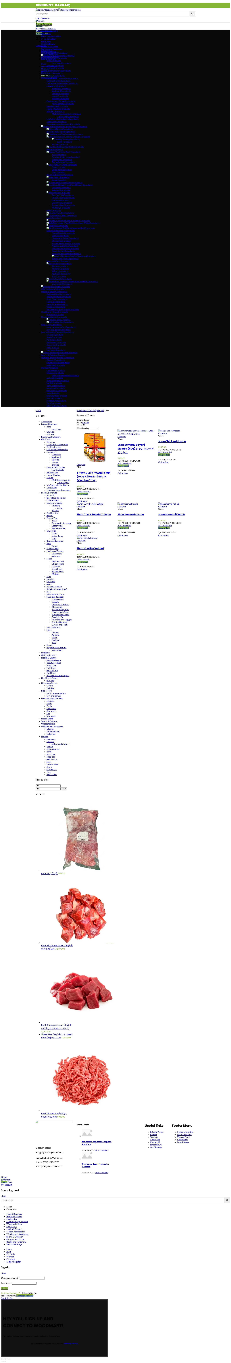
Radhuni (55, 640)
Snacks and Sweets (55, 596)
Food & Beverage (49, 492)
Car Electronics (54, 447)
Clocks (50, 685)
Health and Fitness (49, 678)
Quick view (82, 501)
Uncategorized (48, 723)
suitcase (50, 434)
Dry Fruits (51, 530)
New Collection (184, 1134)
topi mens (51, 716)
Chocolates (57, 607)
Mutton (55, 574)
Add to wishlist (83, 491)
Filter (64, 789)
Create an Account (24, 1295)
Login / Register (13, 1261)
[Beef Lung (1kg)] (81, 870)
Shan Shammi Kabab (171, 514)
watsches (51, 734)
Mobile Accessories (61, 480)
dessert (50, 515)
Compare (81, 464)
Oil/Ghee (51, 581)
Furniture (45, 652)
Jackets (50, 701)
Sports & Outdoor (49, 721)
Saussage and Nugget (62, 619)
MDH (54, 637)
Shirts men (51, 708)
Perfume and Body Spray (58, 675)
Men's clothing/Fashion (52, 698)
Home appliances (49, 683)
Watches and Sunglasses (52, 726)
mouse (55, 462)
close (38, 410)
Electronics (46, 439)
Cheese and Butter (60, 604)
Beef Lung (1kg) (49, 873)
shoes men (51, 711)
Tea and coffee (58, 528)
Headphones (52, 472)
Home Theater (53, 475)
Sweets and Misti (60, 624)
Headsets (56, 454)
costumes (51, 739)
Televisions (52, 487)
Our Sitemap (156, 1147)
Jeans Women (53, 749)
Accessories (46, 421)
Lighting (50, 688)
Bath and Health (54, 660)
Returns (153, 1134)
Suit (48, 713)
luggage (50, 431)
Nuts (54, 538)
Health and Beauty (55, 551)
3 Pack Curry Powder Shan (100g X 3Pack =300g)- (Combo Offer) (93, 476)
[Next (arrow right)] (5, 1361)
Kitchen (55, 510)
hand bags (56, 429)
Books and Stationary (51, 436)
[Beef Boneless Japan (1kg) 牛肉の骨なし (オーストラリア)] (81, 1022)
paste (59, 508)
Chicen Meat (58, 563)
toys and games (54, 695)
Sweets (50, 645)
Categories (41, 45)
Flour (49, 543)
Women (44, 736)
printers (55, 464)
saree (49, 761)
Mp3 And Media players (58, 485)
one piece (51, 756)
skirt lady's (52, 769)
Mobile (50, 477)
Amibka (55, 635)
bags (49, 426)
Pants (49, 706)
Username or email (10, 1278)
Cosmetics (57, 553)
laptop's (55, 459)
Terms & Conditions (155, 1138)
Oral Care (51, 673)
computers (51, 452)
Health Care (52, 670)
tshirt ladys (52, 774)
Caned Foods (58, 599)
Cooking (56, 505)
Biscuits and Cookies (56, 497)
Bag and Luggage (49, 424)
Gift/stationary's (48, 655)
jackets (50, 746)
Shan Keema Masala (131, 514)
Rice (49, 591)
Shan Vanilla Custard (90, 548)
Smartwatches (53, 731)
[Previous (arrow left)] (2, 1361)
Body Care (51, 665)
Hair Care (51, 668)
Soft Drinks (57, 525)
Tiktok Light (63, 482)
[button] (85, 498)
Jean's (49, 703)
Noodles (50, 579)
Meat (49, 558)
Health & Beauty (48, 657)
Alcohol (50, 495)
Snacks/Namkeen (60, 622)
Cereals (55, 602)
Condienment (53, 500)
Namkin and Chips (60, 612)
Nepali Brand (47, 718)
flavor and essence (55, 541)
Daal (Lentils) (53, 513)
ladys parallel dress (60, 744)
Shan (54, 642)
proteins (50, 680)
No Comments (101, 1150)
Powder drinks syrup (61, 523)
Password (6, 1283)
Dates (54, 533)
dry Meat (56, 566)
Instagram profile (185, 1132)
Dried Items (57, 536)
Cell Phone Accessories (57, 449)
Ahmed (55, 632)
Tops (49, 772)
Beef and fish (58, 561)
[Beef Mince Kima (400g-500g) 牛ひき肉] (81, 1110)
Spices (49, 629)
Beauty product (54, 662)
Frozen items (52, 548)
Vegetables (57, 650)
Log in (4, 1288)
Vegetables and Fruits (56, 647)
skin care (56, 556)
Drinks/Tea (52, 518)
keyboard (56, 457)
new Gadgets (58, 469)
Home (79, 410)
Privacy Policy (156, 1132)
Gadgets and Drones (56, 467)
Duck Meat (57, 569)
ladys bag (51, 754)
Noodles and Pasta (60, 614)
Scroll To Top (7, 1298)
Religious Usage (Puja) (57, 589)
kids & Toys (46, 690)
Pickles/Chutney (54, 586)
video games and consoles (58, 490)
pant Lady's (52, 759)
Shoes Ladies (52, 764)
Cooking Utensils (54, 503)
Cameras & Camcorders (57, 444)
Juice (54, 520)
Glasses (50, 728)
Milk (49, 576)
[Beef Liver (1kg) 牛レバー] (54, 1034)
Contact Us (155, 1142)
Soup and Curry (53, 627)
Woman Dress (183, 1137)
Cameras (51, 442)
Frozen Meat (58, 571)
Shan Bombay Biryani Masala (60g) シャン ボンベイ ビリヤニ (136, 448)
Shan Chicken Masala (172, 441)
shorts (49, 767)
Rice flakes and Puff (56, 594)
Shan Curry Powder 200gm (94, 514)
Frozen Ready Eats (60, 609)
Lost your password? (10, 1293)
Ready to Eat (57, 617)
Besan (54, 546)
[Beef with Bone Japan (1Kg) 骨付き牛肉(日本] (81, 942)
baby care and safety (56, 693)
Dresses (50, 741)
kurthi (49, 751)
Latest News (156, 1144)
